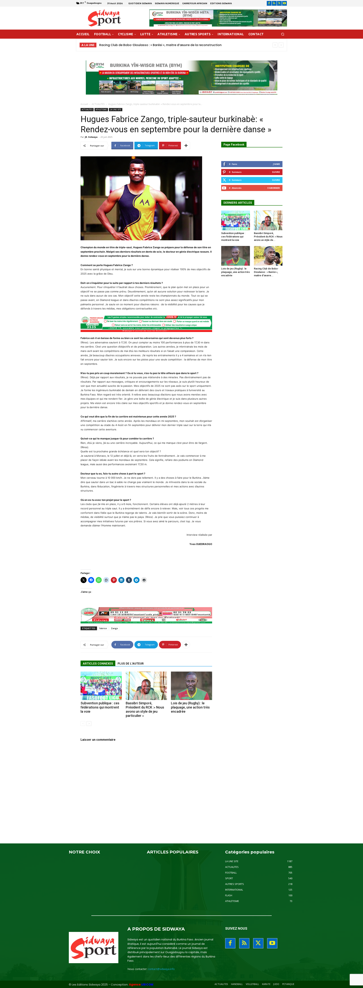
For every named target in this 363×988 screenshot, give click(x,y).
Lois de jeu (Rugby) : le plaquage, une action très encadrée (190, 707)
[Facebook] (269, 3)
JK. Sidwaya (91, 136)
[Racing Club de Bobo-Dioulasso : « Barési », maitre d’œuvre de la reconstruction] (268, 256)
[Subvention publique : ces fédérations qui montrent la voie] (101, 686)
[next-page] (89, 723)
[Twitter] (279, 3)
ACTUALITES (98, 104)
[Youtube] (284, 3)
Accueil (84, 104)
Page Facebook (233, 144)
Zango (114, 628)
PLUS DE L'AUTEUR (131, 663)
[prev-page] (83, 723)
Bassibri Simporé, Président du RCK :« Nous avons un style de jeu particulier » (145, 709)
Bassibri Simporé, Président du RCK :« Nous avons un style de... (268, 236)
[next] (281, 45)
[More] (186, 145)
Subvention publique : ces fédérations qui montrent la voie (100, 707)
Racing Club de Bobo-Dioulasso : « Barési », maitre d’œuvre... (266, 272)
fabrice (103, 628)
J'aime (276, 164)
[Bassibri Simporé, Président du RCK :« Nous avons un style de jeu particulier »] (146, 686)
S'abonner (273, 187)
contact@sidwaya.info (161, 969)
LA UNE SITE (115, 109)
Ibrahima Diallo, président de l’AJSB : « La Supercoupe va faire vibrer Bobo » (156, 45)
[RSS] (274, 3)
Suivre (276, 172)
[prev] (275, 45)
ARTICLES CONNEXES (98, 663)
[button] (282, 34)
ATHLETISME (101, 109)
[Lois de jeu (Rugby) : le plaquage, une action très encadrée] (191, 686)
